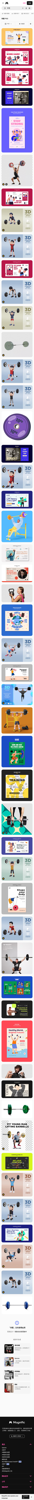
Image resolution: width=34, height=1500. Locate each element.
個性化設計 (26, 13)
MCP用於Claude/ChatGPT (11, 1462)
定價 (24, 3)
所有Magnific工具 (7, 1471)
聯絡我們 (5, 1487)
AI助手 (4, 1450)
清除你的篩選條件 (21, 1332)
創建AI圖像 (6, 13)
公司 (3, 1481)
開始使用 (5, 1476)
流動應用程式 (6, 1469)
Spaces (4, 1448)
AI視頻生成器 (6, 1455)
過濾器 (23, 24)
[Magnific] (17, 1422)
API (3, 1466)
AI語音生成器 (6, 1457)
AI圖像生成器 (6, 1452)
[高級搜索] (30, 24)
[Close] (31, 1497)
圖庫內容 (4, 1459)
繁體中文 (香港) (17, 1436)
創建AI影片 (16, 13)
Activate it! (25, 1497)
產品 (3, 1444)
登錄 (29, 3)
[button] (17, 1436)
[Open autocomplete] (4, 8)
